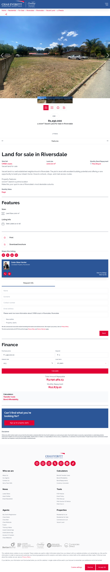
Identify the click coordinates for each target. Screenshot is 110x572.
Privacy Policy (65, 326)
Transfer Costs (9, 397)
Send (104, 333)
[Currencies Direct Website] (71, 545)
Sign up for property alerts (19, 423)
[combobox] (84, 363)
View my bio (103, 275)
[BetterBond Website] (9, 545)
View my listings (102, 273)
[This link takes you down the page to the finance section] (91, 164)
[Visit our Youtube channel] (61, 463)
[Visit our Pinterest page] (67, 463)
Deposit (57, 351)
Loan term (58, 359)
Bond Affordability (10, 399)
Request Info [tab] (28, 283)
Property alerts (11, 323)
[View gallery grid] (52, 107)
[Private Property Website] (54, 545)
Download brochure (17, 244)
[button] (2, 55)
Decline (90, 567)
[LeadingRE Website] (40, 545)
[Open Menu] (106, 4)
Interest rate (5, 359)
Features (55, 141)
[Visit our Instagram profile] (49, 463)
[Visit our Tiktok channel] (73, 463)
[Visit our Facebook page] (37, 463)
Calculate (55, 371)
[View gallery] (46, 107)
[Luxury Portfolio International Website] (26, 545)
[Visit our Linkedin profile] (43, 463)
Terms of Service (41, 329)
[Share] (6, 14)
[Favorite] (1, 14)
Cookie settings (76, 567)
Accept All (102, 567)
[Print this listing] (58, 107)
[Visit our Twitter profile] (55, 463)
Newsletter (10, 319)
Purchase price (6, 351)
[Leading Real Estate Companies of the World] (31, 4)
